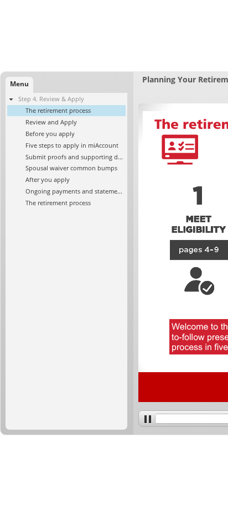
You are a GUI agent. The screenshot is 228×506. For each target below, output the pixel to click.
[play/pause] (146, 418)
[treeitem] (66, 150)
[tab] (19, 85)
